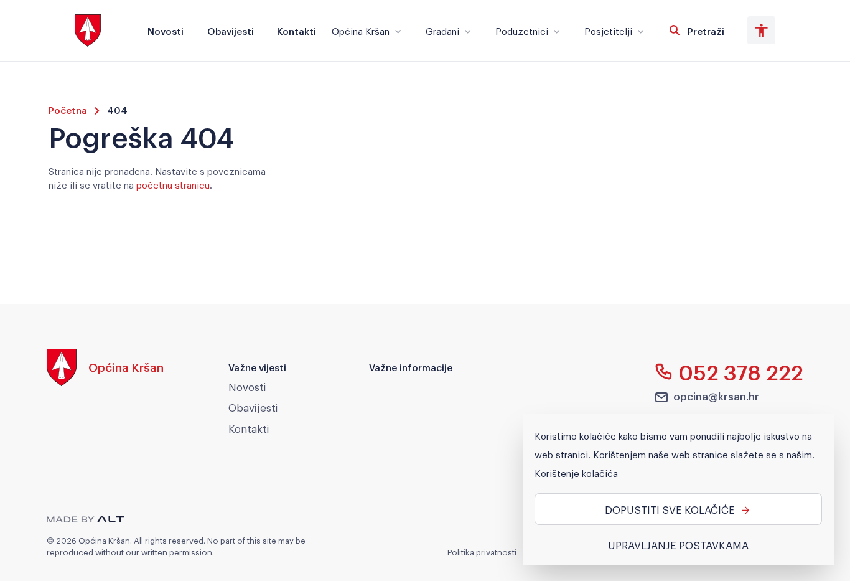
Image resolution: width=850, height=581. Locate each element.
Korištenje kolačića (576, 472)
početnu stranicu (173, 184)
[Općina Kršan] (105, 382)
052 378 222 (740, 372)
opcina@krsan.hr (716, 396)
